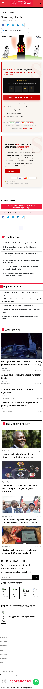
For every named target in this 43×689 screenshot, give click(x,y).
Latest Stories (12, 329)
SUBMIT (35, 577)
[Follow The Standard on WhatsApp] (36, 682)
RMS (1, 663)
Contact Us (3, 637)
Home (5, 13)
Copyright (3, 658)
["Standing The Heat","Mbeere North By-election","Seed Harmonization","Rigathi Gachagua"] (21, 207)
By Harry (4, 21)
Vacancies (3, 646)
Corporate (3, 633)
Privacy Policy (4, 667)
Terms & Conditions (6, 671)
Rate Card (3, 641)
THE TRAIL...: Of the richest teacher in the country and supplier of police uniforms (19, 488)
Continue (12, 171)
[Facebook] (6, 593)
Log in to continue (27, 128)
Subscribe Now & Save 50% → (22, 98)
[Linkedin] (27, 593)
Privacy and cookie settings (8, 675)
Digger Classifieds (17, 617)
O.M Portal (3, 654)
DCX (1, 650)
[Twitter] (17, 593)
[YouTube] (37, 593)
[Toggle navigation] (3, 3)
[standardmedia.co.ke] (21, 3)
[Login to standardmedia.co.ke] (40, 3)
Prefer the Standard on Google (14, 30)
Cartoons (11, 13)
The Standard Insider (18, 423)
